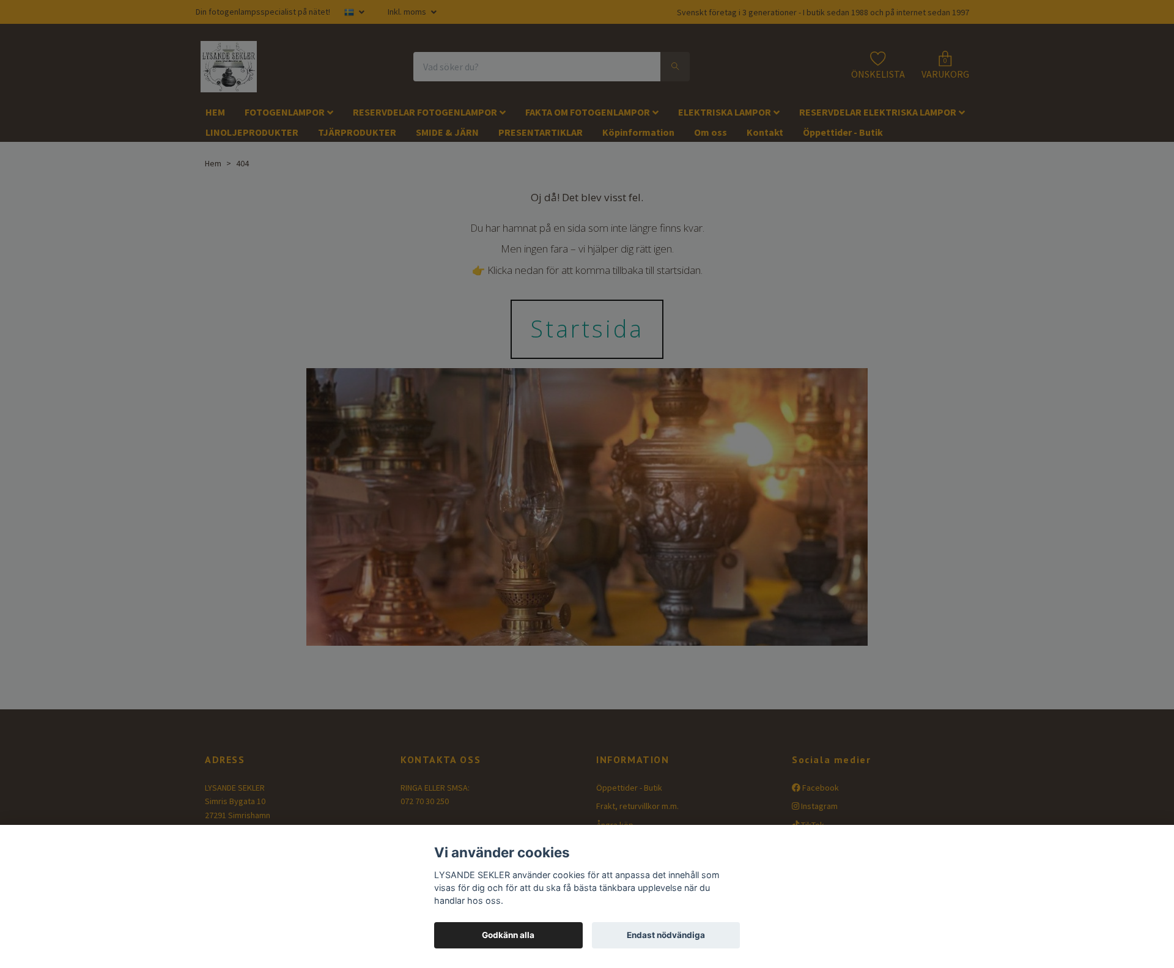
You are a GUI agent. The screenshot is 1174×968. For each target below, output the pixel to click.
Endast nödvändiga (666, 935)
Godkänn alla (508, 935)
